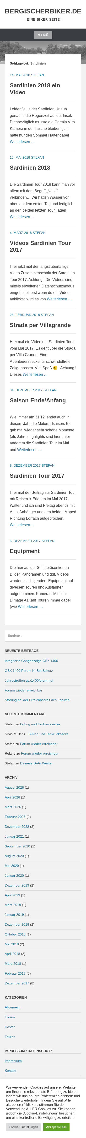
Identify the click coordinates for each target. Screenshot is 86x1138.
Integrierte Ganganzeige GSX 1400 (31, 661)
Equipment (25, 551)
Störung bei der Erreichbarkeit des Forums (37, 700)
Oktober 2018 (15, 934)
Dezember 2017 (17, 983)
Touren (10, 1037)
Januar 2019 (14, 915)
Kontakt (10, 1070)
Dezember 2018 (17, 924)
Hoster (10, 1027)
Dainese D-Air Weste (36, 763)
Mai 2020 (12, 866)
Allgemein (12, 1007)
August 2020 (14, 856)
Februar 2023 (15, 817)
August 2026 (14, 787)
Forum (10, 1017)
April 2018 (12, 954)
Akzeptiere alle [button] (56, 1127)
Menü (43, 35)
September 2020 (17, 846)
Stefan (37, 75)
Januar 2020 (14, 875)
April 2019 (12, 895)
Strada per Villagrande (40, 325)
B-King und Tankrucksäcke (40, 724)
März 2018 (13, 963)
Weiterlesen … (22, 142)
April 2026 (12, 797)
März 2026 (13, 807)
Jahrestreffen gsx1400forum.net (29, 680)
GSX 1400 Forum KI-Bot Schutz (29, 671)
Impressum (13, 1061)
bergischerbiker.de (43, 11)
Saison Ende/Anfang (38, 400)
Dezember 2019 (17, 885)
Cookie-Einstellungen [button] (23, 1127)
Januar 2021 (14, 836)
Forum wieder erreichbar (23, 690)
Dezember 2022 (17, 826)
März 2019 (13, 905)
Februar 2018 (15, 973)
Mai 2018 (12, 944)
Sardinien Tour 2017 (37, 475)
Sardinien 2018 (30, 167)
